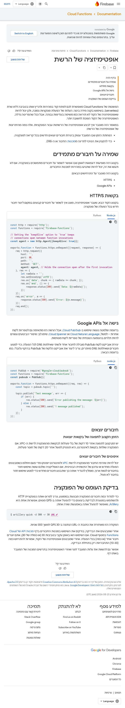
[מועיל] (13, 50)
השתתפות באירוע (72, 632)
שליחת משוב (18, 59)
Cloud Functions (79, 14)
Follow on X (75, 622)
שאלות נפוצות (33, 637)
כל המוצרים (115, 679)
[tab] (111, 215)
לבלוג (78, 611)
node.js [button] (111, 361)
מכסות (71, 141)
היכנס (7, 3)
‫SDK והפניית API (113, 616)
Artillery (114, 504)
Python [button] (97, 215)
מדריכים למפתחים (112, 611)
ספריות (117, 627)
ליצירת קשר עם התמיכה (28, 611)
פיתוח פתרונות (58, 50)
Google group (33, 622)
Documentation (109, 14)
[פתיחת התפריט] (118, 4)
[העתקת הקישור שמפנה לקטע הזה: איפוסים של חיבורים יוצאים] (76, 457)
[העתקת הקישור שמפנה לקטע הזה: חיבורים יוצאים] (88, 430)
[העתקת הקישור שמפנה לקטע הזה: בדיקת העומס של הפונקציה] (51, 488)
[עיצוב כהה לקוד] (110, 221)
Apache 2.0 (13, 582)
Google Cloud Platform (109, 674)
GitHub (117, 632)
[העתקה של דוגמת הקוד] (115, 221)
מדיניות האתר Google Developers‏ (86, 585)
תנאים (118, 692)
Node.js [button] (111, 215)
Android (117, 658)
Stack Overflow (32, 616)
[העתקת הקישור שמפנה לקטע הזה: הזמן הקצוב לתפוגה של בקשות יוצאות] (60, 437)
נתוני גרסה (35, 627)
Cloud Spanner (58, 334)
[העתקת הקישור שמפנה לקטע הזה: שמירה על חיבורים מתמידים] (50, 155)
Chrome (117, 663)
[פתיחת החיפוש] (46, 4)
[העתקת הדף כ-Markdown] (104, 67)
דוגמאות (117, 622)
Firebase (114, 50)
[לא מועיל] (9, 50)
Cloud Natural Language (84, 334)
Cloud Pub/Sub (72, 330)
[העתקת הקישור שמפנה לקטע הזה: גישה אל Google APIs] (74, 323)
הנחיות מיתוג (34, 632)
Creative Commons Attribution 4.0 (60, 582)
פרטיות (108, 692)
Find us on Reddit (72, 616)
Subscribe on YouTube (69, 627)
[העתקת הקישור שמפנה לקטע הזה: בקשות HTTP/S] (86, 196)
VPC (65, 463)
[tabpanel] (62, 267)
